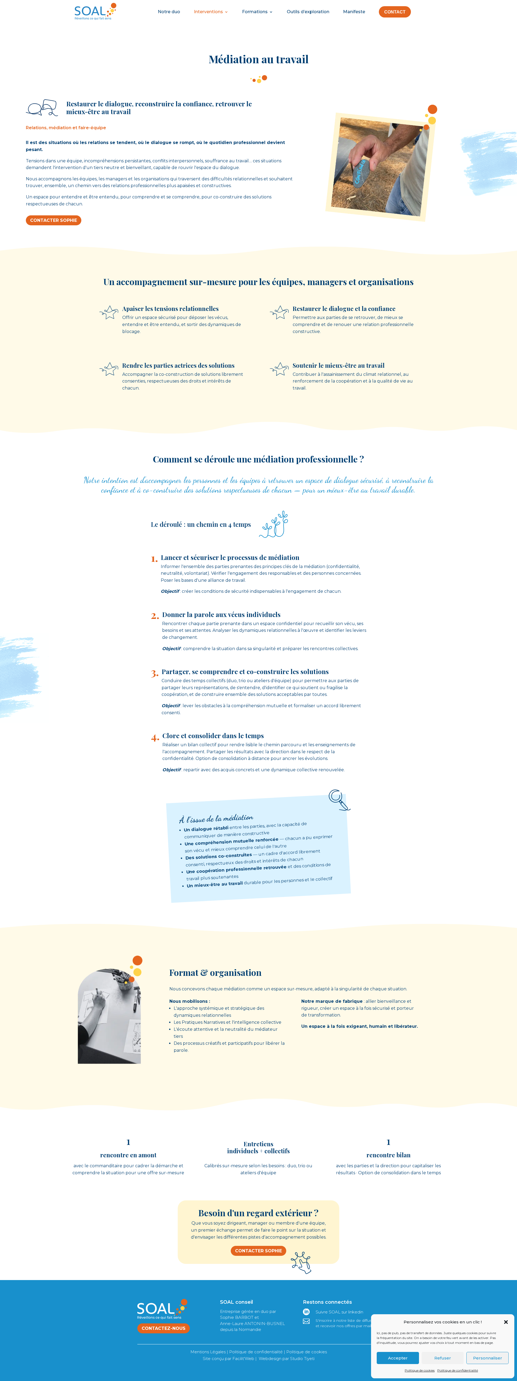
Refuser (442, 1358)
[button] (506, 1322)
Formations (255, 11)
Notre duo (169, 11)
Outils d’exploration (308, 11)
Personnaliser (487, 1358)
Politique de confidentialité (457, 1370)
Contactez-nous (164, 1328)
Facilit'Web (243, 1358)
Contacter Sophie (53, 220)
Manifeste (354, 11)
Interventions (208, 11)
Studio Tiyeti (302, 1358)
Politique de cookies (420, 1370)
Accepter (398, 1358)
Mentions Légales (208, 1351)
